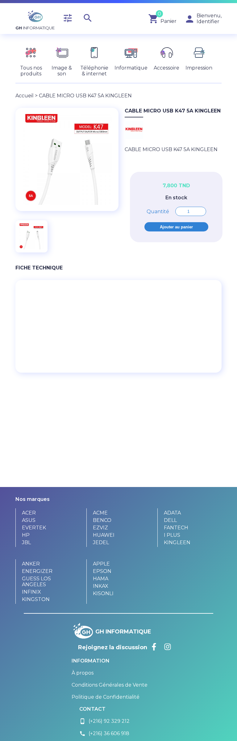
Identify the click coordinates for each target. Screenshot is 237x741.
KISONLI (103, 593)
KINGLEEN (177, 542)
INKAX (100, 586)
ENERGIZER (37, 571)
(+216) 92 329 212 (104, 721)
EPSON (102, 571)
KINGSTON (36, 599)
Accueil (24, 96)
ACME (100, 513)
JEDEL (101, 542)
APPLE (101, 564)
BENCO (102, 520)
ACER (29, 513)
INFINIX (31, 592)
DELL (170, 520)
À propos (83, 673)
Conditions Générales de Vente (110, 685)
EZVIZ (100, 528)
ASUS (28, 520)
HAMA (100, 579)
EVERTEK (34, 528)
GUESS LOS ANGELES (36, 581)
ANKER (31, 564)
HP (26, 535)
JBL (26, 542)
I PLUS (172, 535)
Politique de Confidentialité (105, 697)
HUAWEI (103, 535)
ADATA (172, 513)
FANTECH (176, 528)
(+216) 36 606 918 (104, 733)
